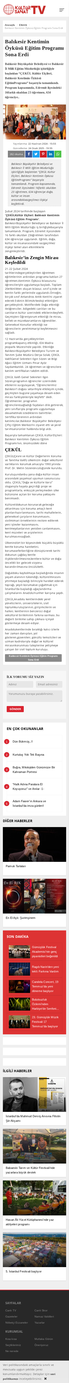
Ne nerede (12, 1351)
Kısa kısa (11, 1338)
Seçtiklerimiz (13, 1345)
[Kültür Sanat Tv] (24, 9)
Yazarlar (39, 1322)
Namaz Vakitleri (44, 1316)
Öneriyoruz (41, 1345)
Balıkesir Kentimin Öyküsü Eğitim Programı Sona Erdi (33, 658)
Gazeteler (11, 1316)
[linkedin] (50, 154)
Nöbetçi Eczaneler (16, 1322)
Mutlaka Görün (43, 1338)
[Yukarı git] (61, 1375)
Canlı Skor (41, 1310)
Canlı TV (10, 1310)
